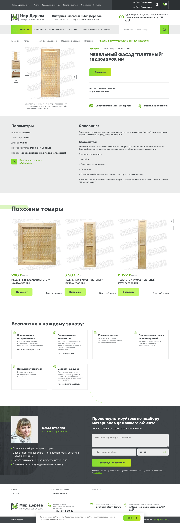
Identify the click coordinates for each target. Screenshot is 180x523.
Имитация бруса (91, 29)
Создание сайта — (146, 520)
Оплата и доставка (70, 5)
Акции (107, 29)
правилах (62, 519)
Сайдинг (38, 29)
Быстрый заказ (54, 293)
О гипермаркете (60, 493)
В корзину (22, 292)
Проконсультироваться (28, 349)
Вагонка (73, 29)
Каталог (25, 29)
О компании (86, 5)
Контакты (97, 5)
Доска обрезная (56, 29)
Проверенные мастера (51, 5)
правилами (98, 473)
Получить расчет (66, 353)
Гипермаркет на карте (21, 5)
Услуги (36, 5)
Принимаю (132, 518)
